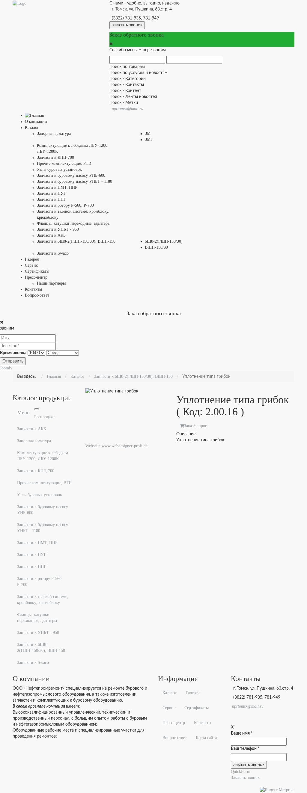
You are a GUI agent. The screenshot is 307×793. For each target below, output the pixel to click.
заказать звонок (127, 25)
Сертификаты (196, 708)
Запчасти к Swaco (33, 662)
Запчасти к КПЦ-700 (35, 471)
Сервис (168, 708)
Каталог (169, 693)
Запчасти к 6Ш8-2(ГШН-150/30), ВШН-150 (41, 647)
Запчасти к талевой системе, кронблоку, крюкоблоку (42, 599)
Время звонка (13, 353)
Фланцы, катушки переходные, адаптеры (37, 617)
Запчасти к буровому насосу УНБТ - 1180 (42, 527)
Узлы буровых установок (39, 495)
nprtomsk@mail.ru (127, 108)
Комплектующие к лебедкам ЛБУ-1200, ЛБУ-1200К (42, 456)
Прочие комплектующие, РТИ (44, 483)
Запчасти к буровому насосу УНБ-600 (42, 510)
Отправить (12, 361)
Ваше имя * (241, 733)
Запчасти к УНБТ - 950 (38, 632)
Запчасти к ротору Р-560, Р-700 (40, 581)
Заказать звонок (245, 777)
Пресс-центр (173, 723)
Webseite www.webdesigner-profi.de (116, 446)
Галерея (192, 693)
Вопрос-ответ (174, 737)
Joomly (6, 368)
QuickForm (240, 771)
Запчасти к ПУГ (31, 554)
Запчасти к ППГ (31, 566)
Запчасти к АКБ (31, 429)
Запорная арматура (34, 441)
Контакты (202, 723)
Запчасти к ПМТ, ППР (37, 542)
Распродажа (44, 417)
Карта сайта (206, 737)
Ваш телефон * (245, 749)
